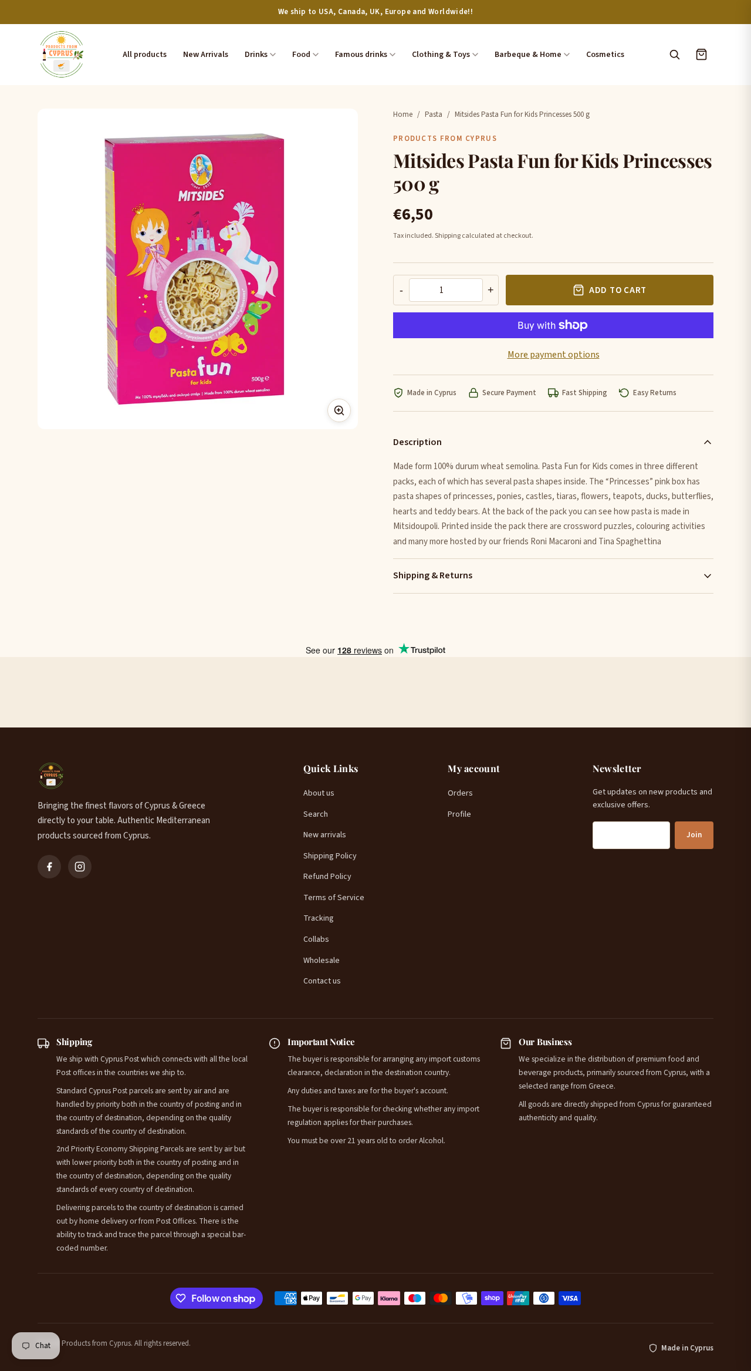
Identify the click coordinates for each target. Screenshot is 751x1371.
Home (402, 114)
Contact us (322, 981)
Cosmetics (605, 54)
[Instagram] (80, 866)
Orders (460, 793)
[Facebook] (49, 866)
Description (417, 442)
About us (318, 793)
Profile (459, 814)
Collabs (316, 939)
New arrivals (324, 835)
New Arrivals (205, 54)
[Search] (674, 54)
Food (301, 54)
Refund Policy (327, 876)
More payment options (554, 354)
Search (315, 814)
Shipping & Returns (432, 575)
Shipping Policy (330, 856)
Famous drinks (361, 54)
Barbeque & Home (528, 54)
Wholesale (321, 960)
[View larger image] (339, 410)
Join (694, 835)
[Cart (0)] (701, 54)
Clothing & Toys (441, 54)
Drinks (256, 54)
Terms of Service (333, 898)
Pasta (433, 114)
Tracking (318, 918)
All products (145, 54)
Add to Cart (618, 290)
